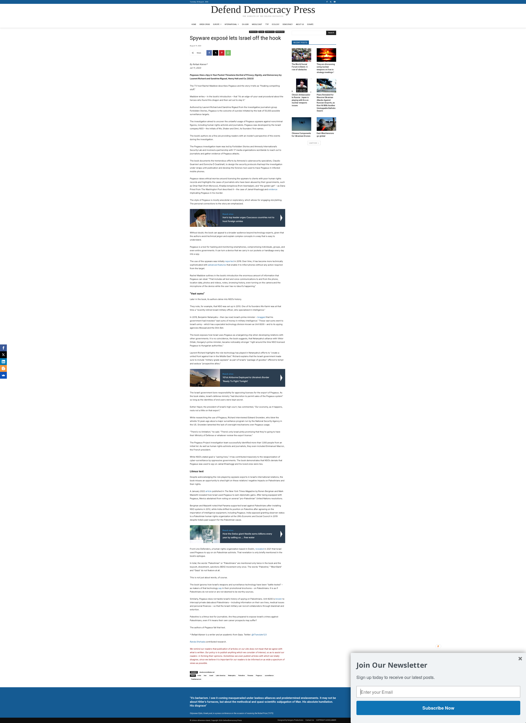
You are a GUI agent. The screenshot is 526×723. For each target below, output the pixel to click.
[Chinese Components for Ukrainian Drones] (301, 124)
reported (229, 261)
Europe (261, 31)
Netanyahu (232, 675)
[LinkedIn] (3, 361)
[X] (330, 2)
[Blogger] (3, 368)
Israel (211, 675)
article (208, 491)
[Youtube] (334, 2)
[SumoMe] (3, 375)
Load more (313, 143)
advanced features (217, 265)
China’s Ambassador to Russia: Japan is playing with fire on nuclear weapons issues (301, 100)
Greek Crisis (270, 31)
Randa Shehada (197, 641)
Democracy (253, 31)
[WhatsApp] (228, 53)
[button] (438, 665)
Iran (205, 675)
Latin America (220, 675)
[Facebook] (327, 2)
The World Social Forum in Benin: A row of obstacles (300, 67)
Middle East (280, 31)
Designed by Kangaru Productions (200, 19)
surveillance (269, 675)
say (220, 588)
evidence (272, 189)
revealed (259, 549)
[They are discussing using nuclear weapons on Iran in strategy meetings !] (326, 55)
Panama (250, 675)
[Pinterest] (222, 53)
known (278, 599)
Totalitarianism (196, 679)
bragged (261, 317)
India (199, 675)
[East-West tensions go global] (326, 124)
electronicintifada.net (206, 672)
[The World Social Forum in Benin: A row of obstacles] (301, 55)
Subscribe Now (438, 708)
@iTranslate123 (259, 634)
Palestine (241, 675)
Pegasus (259, 675)
